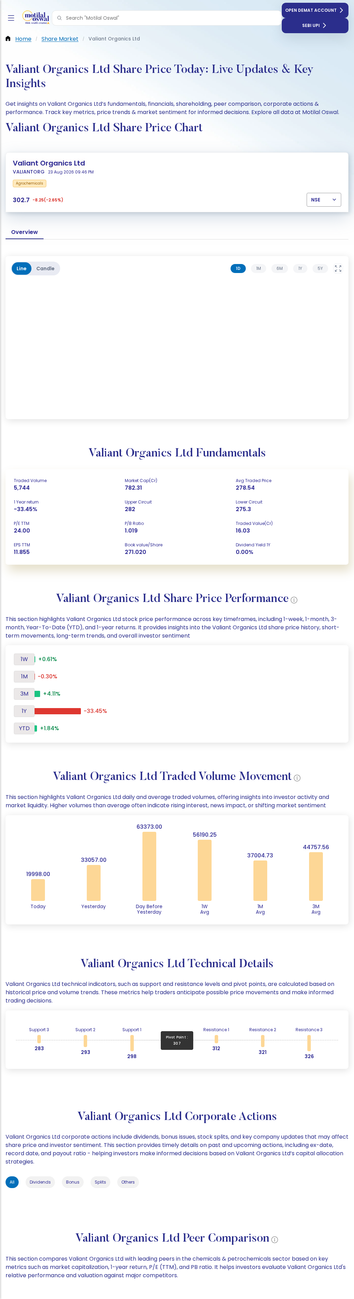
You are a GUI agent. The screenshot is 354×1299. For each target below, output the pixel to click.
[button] (59, 18)
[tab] (238, 268)
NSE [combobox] (315, 199)
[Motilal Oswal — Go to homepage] (34, 18)
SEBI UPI (311, 25)
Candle (45, 268)
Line (22, 268)
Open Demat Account (311, 10)
